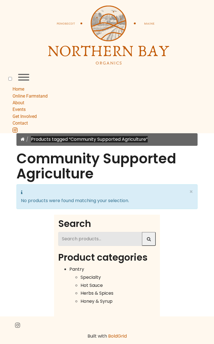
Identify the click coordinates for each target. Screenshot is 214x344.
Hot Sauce (92, 285)
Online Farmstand (30, 96)
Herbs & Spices (97, 293)
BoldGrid (117, 336)
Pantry (76, 269)
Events (19, 109)
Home (18, 89)
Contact (20, 123)
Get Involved (25, 116)
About (18, 102)
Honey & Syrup (97, 301)
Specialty (91, 277)
